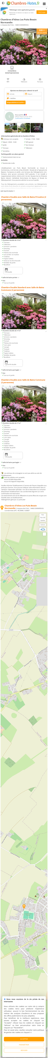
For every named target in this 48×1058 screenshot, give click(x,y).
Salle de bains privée (9, 277)
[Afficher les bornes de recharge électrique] (43, 529)
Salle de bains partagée (10, 370)
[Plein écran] (44, 534)
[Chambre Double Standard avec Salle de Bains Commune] (24, 329)
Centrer (43, 525)
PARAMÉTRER (24, 1045)
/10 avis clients (42, 31)
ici (31, 1032)
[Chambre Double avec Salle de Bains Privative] (24, 238)
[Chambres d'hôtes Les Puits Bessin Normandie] (24, 64)
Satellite (42, 520)
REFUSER (24, 1050)
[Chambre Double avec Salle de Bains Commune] (24, 421)
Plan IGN (42, 517)
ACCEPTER (24, 1039)
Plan (42, 515)
